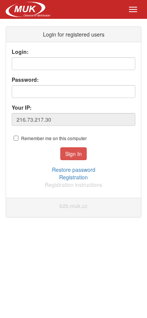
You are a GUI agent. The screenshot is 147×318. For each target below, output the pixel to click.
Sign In (73, 153)
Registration (73, 177)
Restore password (73, 169)
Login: (20, 51)
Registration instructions (73, 184)
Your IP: (22, 107)
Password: (25, 79)
